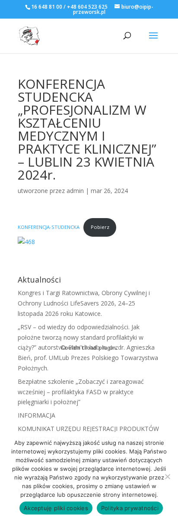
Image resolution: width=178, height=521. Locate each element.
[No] (167, 476)
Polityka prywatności (130, 508)
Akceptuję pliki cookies (56, 508)
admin (75, 191)
